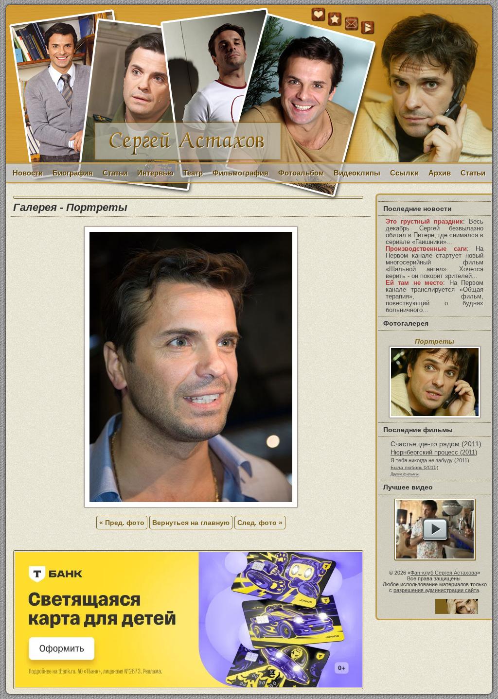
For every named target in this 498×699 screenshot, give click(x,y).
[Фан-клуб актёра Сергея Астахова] (249, 84)
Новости (28, 173)
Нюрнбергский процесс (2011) (434, 452)
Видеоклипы (357, 173)
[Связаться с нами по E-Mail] (351, 24)
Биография (73, 173)
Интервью (155, 173)
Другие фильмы (405, 474)
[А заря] (434, 529)
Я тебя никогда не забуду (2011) (430, 460)
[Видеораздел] (368, 28)
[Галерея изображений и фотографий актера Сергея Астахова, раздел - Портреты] (191, 505)
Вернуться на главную (191, 522)
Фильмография (240, 173)
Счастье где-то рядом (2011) (436, 444)
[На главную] (318, 19)
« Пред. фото (121, 522)
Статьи (115, 173)
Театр (193, 173)
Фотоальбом (301, 173)
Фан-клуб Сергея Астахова (443, 573)
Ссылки (404, 173)
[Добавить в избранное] (335, 19)
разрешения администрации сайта (436, 590)
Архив (439, 173)
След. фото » (260, 522)
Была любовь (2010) (414, 467)
